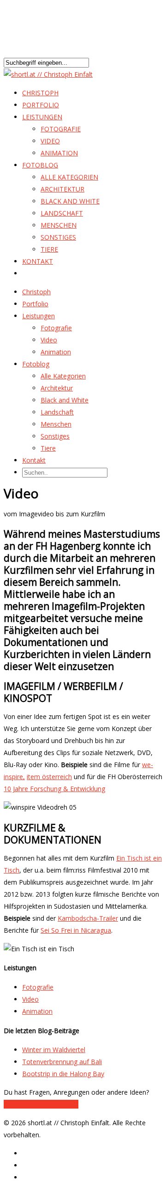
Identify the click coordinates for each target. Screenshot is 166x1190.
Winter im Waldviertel (53, 1049)
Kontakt (37, 261)
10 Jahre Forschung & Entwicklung (54, 788)
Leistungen (38, 315)
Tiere (49, 249)
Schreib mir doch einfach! (41, 1104)
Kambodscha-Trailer (88, 918)
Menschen (59, 225)
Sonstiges (58, 237)
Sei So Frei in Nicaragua (76, 930)
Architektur (62, 189)
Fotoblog (40, 165)
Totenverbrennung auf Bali (62, 1061)
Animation (59, 153)
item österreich (49, 776)
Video (50, 140)
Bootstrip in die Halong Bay (63, 1073)
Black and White (70, 201)
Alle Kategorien (69, 177)
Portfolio (35, 303)
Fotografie (61, 128)
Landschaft (62, 213)
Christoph (36, 291)
